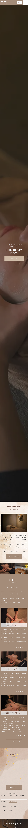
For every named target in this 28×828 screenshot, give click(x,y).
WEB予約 (14, 258)
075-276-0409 (13, 801)
